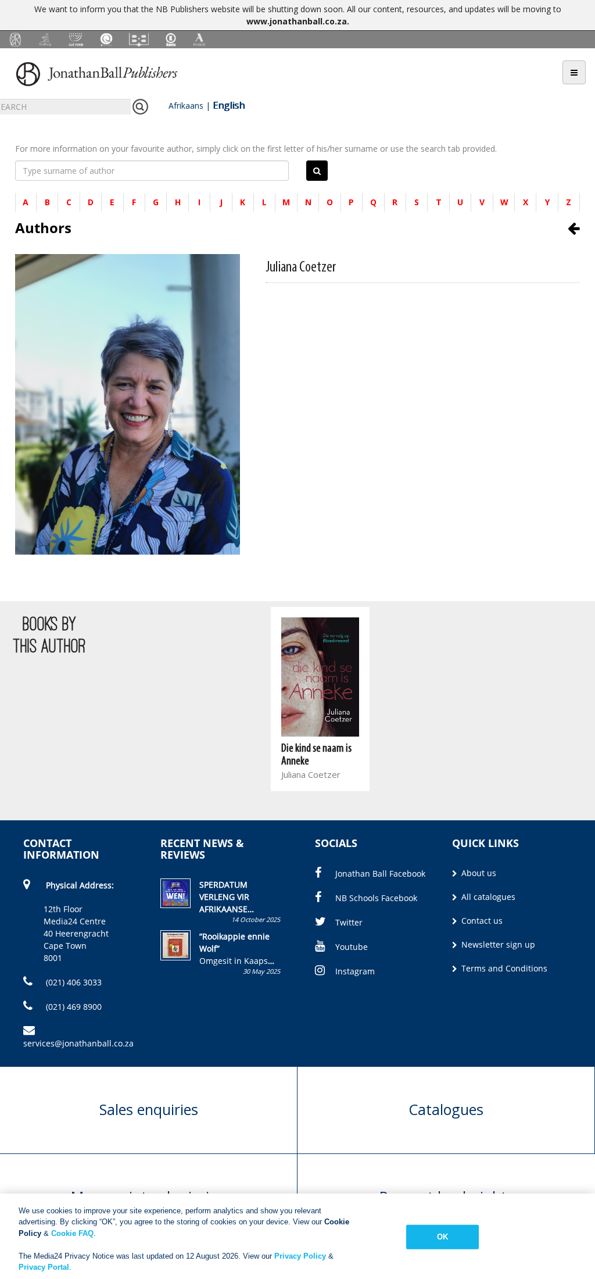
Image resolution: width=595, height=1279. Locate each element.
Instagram (355, 971)
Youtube (351, 946)
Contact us (481, 920)
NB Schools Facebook (376, 897)
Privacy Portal (44, 1267)
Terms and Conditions (503, 968)
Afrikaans (186, 105)
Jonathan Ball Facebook (380, 873)
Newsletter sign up (497, 944)
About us (477, 872)
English (229, 105)
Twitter (349, 922)
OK (442, 1236)
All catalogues (487, 896)
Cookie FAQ (72, 1233)
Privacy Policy (300, 1256)
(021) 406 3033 (73, 982)
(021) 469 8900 (73, 1006)
